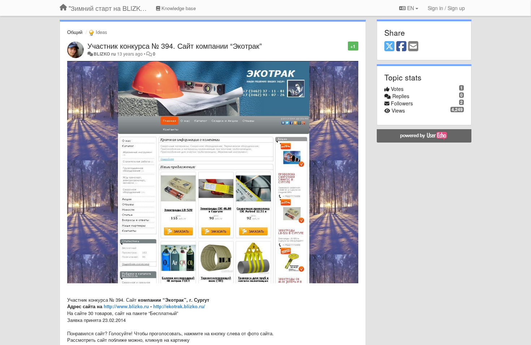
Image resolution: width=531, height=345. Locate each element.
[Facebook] (401, 46)
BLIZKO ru (105, 54)
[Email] (413, 46)
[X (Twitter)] (389, 46)
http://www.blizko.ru (126, 306)
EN (410, 8)
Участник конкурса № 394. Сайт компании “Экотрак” (174, 45)
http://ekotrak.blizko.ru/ (179, 306)
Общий (74, 32)
